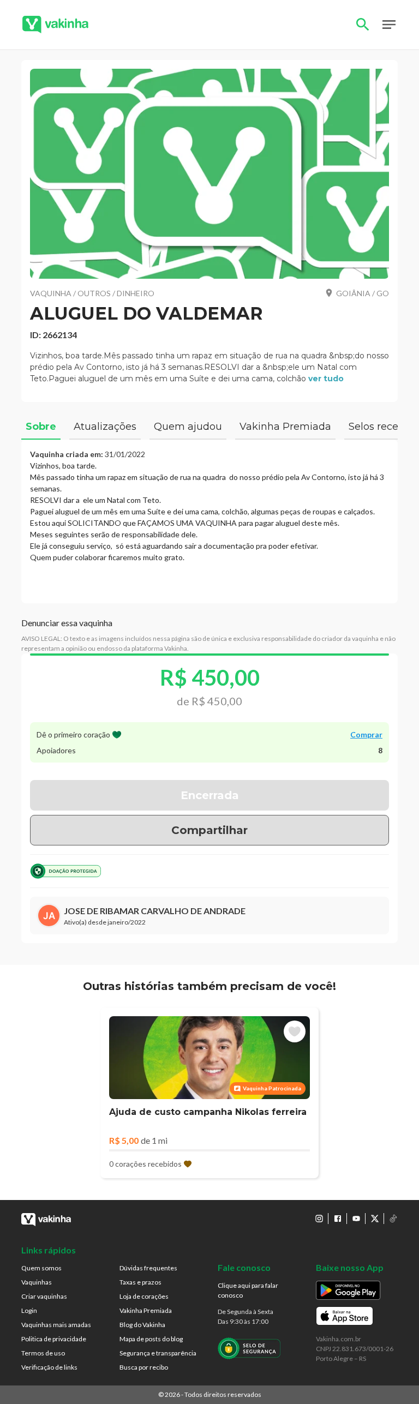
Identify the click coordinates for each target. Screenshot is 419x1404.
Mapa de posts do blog (151, 1339)
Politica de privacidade (53, 1339)
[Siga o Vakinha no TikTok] (393, 1218)
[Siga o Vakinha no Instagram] (319, 1218)
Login (29, 1310)
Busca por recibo (143, 1367)
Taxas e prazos (140, 1282)
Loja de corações (144, 1296)
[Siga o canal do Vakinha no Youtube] (356, 1218)
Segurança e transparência (157, 1353)
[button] (209, 174)
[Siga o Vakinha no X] (374, 1218)
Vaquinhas (36, 1282)
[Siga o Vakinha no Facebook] (337, 1218)
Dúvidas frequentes (148, 1268)
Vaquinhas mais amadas (56, 1325)
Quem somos (41, 1268)
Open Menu (389, 24)
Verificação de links (49, 1367)
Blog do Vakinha (142, 1325)
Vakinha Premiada (145, 1310)
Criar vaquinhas (44, 1296)
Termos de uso (43, 1353)
